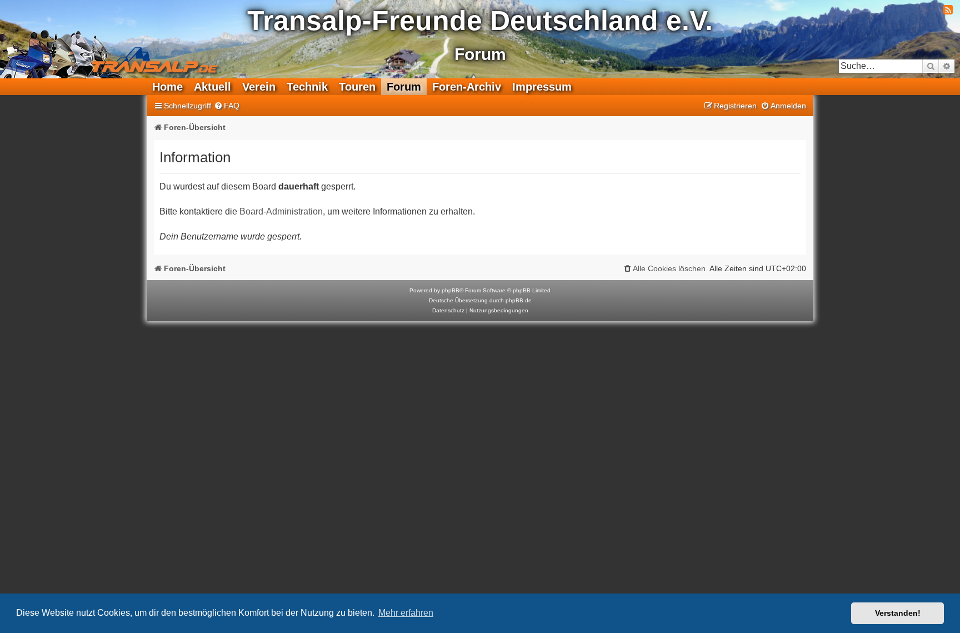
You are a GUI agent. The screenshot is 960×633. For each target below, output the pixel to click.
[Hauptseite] (114, 53)
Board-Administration (281, 211)
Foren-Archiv (466, 87)
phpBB (450, 290)
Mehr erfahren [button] (405, 612)
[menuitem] (226, 105)
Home (167, 87)
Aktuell (212, 87)
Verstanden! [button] (898, 613)
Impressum (542, 87)
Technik (307, 87)
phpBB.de (519, 300)
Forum (404, 87)
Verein (259, 87)
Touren (357, 87)
